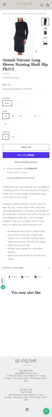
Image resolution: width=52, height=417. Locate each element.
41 (20, 137)
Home (5, 13)
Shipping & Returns (13, 268)
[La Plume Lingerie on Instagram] (27, 409)
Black (7, 103)
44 (6, 124)
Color (6, 98)
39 (13, 137)
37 (6, 137)
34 (13, 116)
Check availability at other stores (21, 178)
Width (6, 132)
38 (28, 116)
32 (6, 116)
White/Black (21, 103)
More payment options (26, 162)
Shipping (6, 89)
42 (43, 116)
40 (35, 116)
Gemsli (6, 73)
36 (20, 116)
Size (5, 111)
